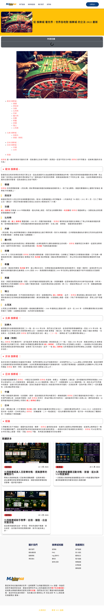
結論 (9, 155)
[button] (101, 39)
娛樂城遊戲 (31, 4)
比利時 (16, 111)
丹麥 (15, 113)
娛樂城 (4, 159)
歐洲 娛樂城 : (12, 101)
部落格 (49, 4)
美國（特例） (18, 138)
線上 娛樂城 (6, 210)
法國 (15, 108)
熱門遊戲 (22, 4)
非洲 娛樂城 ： (13, 142)
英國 (15, 123)
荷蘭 (15, 118)
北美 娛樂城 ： (13, 133)
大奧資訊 (42, 610)
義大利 (16, 116)
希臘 (15, 120)
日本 (15, 150)
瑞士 (15, 125)
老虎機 (66, 210)
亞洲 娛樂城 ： (13, 145)
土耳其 (16, 128)
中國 (15, 147)
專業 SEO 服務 (58, 610)
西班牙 (16, 106)
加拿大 (16, 135)
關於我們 (41, 4)
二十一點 (53, 333)
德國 (15, 103)
